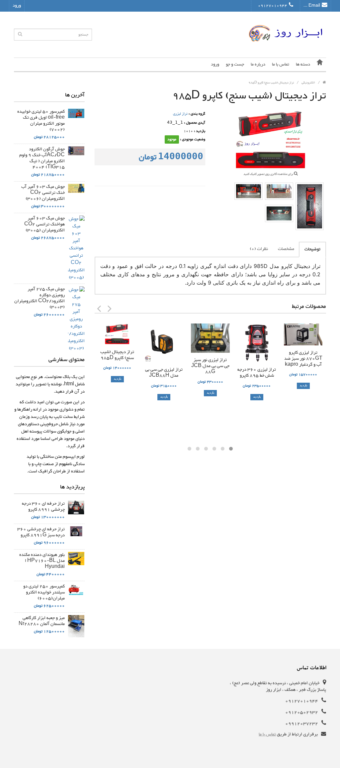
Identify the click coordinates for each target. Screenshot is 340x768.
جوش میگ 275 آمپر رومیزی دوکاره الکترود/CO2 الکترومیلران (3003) (39, 298)
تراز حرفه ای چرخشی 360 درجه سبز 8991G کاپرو (41, 532)
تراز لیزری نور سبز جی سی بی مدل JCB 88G (210, 366)
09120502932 (301, 712)
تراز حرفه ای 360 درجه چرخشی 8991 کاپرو (43, 507)
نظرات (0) (259, 249)
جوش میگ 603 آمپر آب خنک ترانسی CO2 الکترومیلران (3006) (43, 193)
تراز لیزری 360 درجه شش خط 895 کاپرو (256, 373)
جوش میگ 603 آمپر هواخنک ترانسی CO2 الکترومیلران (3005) (44, 224)
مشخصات (286, 249)
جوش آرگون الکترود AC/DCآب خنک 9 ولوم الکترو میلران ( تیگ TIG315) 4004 (42, 158)
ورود (17, 5)
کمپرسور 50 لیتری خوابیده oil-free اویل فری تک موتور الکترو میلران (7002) (41, 121)
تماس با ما (280, 64)
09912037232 (301, 723)
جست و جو (235, 64)
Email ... (311, 5)
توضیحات (312, 249)
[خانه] (319, 64)
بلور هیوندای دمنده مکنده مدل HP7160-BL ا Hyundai (42, 561)
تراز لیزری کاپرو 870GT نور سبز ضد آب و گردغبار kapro (303, 359)
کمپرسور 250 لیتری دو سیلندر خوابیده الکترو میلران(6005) (44, 592)
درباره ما (258, 64)
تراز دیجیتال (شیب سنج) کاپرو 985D (117, 355)
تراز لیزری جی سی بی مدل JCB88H (164, 373)
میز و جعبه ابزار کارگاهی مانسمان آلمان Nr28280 (42, 621)
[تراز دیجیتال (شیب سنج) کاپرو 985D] (310, 206)
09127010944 (272, 5)
